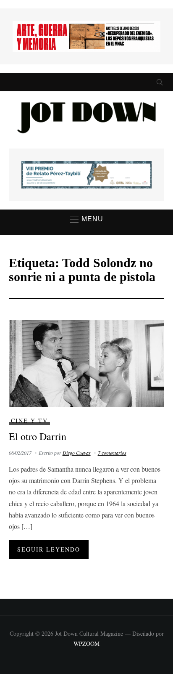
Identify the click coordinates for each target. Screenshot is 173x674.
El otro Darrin (37, 436)
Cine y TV (29, 421)
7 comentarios (112, 452)
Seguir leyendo (48, 549)
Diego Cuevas (77, 452)
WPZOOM (86, 643)
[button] (86, 220)
